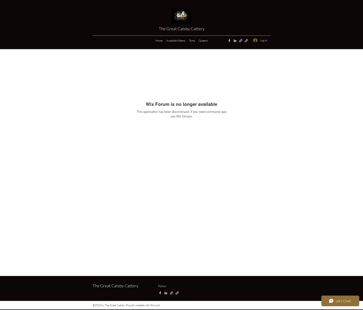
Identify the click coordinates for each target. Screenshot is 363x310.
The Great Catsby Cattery (182, 28)
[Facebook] (229, 41)
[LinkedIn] (235, 41)
